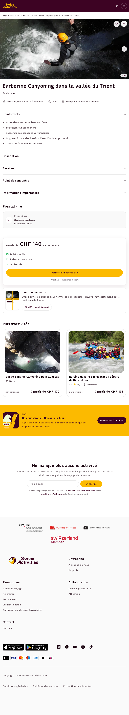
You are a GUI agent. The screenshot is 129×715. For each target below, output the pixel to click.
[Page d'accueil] (10, 6)
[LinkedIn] (58, 647)
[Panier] (117, 6)
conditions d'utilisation (52, 494)
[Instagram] (83, 647)
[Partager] (124, 24)
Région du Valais (11, 15)
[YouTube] (75, 647)
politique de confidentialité (81, 491)
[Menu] (124, 6)
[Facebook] (67, 647)
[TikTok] (91, 647)
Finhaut (26, 15)
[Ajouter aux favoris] (117, 24)
